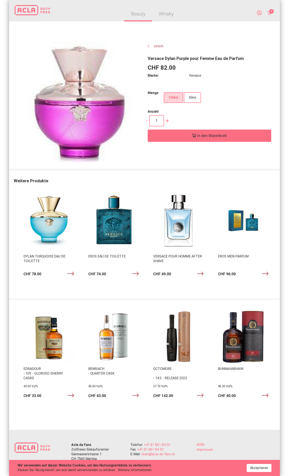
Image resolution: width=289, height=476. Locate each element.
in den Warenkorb (212, 135)
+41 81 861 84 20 (157, 445)
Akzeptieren (259, 468)
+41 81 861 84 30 (150, 449)
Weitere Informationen (134, 470)
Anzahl (153, 111)
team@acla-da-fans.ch (158, 454)
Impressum (205, 450)
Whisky (166, 14)
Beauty (138, 14)
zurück (158, 46)
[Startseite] (32, 11)
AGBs (201, 445)
